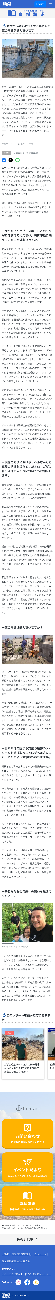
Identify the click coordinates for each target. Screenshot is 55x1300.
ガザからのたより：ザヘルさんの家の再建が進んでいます (25, 1228)
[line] (17, 160)
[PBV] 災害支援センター (38, 1274)
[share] (4, 160)
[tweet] (11, 160)
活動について (17, 1225)
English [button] (40, 4)
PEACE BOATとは (22, 1254)
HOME (6, 1225)
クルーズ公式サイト (12, 1274)
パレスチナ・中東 (25, 144)
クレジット (40, 1254)
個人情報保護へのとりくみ (16, 1261)
